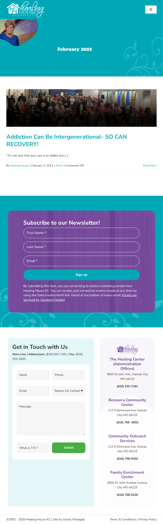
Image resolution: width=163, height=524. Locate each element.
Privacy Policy (148, 519)
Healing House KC (38, 519)
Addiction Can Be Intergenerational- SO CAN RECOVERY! (66, 140)
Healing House (19, 166)
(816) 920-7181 (56, 354)
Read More (150, 166)
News (59, 166)
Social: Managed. (74, 519)
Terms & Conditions (123, 519)
